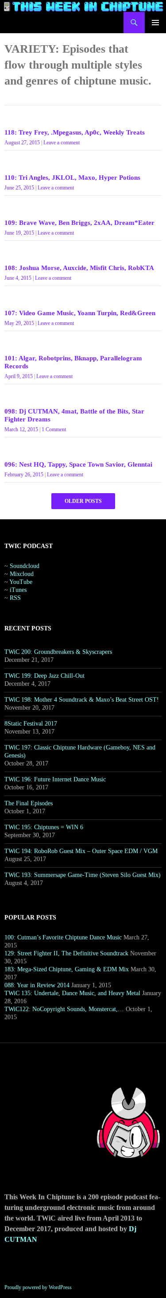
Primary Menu (155, 22)
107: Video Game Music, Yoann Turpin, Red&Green (79, 313)
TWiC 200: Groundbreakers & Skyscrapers (58, 652)
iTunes (18, 590)
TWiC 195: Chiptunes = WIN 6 (43, 827)
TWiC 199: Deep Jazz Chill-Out (44, 675)
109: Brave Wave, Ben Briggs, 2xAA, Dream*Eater (79, 222)
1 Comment (54, 429)
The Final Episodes (28, 803)
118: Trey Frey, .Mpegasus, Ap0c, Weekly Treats (74, 132)
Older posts (83, 501)
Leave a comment (61, 142)
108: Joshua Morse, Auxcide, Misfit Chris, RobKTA (79, 267)
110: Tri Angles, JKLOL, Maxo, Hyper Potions (72, 177)
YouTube (20, 582)
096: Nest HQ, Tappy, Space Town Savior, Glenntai (78, 464)
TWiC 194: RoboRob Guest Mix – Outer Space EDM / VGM (81, 851)
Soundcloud (24, 566)
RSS (15, 598)
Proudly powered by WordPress (38, 1287)
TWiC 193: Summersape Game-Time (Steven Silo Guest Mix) (82, 875)
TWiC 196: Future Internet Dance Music (55, 779)
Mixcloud (22, 574)
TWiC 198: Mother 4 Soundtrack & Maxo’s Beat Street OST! (81, 699)
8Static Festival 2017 (30, 723)
